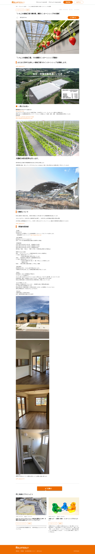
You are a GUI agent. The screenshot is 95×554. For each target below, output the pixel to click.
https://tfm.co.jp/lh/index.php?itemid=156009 (25, 116)
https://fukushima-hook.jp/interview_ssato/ (24, 118)
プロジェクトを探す (22, 6)
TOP (16, 6)
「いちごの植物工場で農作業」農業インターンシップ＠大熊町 (39, 6)
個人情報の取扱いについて (30, 551)
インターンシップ (20, 9)
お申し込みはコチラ (20, 66)
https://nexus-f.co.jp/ (20, 111)
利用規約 (22, 551)
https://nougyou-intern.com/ (35, 235)
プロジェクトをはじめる (55, 2)
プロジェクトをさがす (41, 2)
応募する (73, 17)
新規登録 (68, 2)
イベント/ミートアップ (21, 523)
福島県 (27, 9)
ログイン (78, 2)
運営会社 (17, 551)
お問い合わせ (39, 551)
